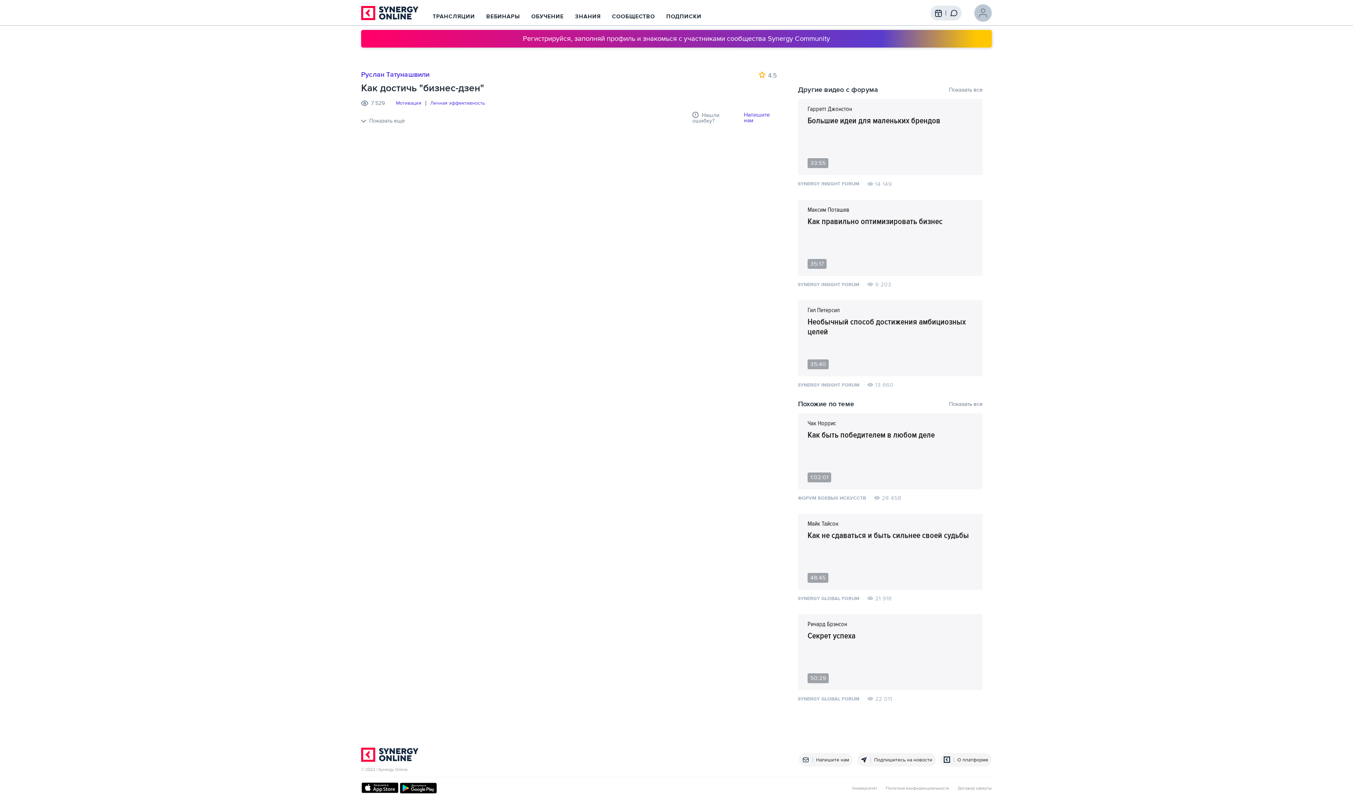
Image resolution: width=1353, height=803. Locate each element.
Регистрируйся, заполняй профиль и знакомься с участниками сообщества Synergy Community (676, 39)
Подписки (684, 16)
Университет (864, 788)
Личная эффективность (457, 103)
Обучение (547, 16)
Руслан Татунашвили (395, 74)
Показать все (966, 90)
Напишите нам (757, 117)
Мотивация (408, 103)
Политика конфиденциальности (917, 788)
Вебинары (503, 16)
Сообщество (633, 16)
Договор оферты (975, 788)
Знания (588, 16)
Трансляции (454, 16)
